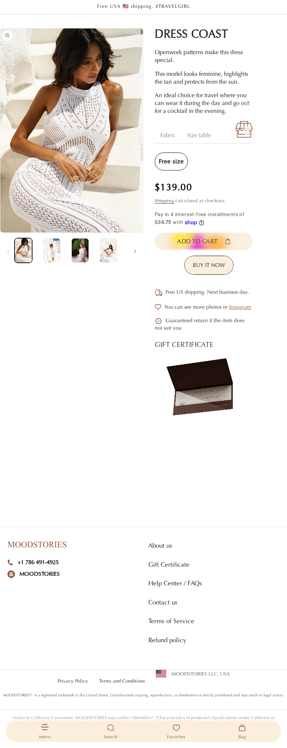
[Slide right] (135, 250)
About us (160, 546)
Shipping (164, 201)
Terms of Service (171, 622)
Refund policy (167, 641)
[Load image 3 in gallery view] (80, 250)
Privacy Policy (73, 681)
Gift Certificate (168, 565)
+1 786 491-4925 (38, 563)
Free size (171, 162)
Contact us (163, 603)
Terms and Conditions (122, 681)
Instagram (240, 307)
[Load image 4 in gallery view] (108, 250)
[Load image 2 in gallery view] (52, 250)
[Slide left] (8, 250)
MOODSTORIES (39, 574)
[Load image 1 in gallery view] (23, 250)
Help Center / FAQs (175, 584)
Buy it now (209, 265)
